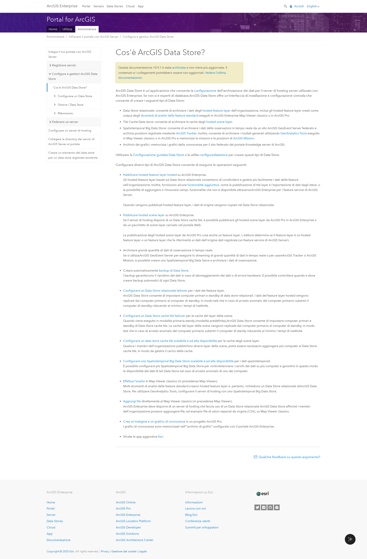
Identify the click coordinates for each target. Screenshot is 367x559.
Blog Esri (191, 515)
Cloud (130, 6)
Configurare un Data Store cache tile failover (154, 316)
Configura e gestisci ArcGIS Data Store (148, 36)
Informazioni (194, 502)
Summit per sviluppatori (201, 527)
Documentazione (58, 540)
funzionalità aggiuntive (203, 185)
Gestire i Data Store (71, 104)
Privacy (105, 551)
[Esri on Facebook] (264, 507)
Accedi (299, 6)
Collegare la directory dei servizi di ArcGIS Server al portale (71, 141)
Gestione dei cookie (123, 551)
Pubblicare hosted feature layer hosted (150, 175)
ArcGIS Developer (128, 527)
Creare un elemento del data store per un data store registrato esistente (73, 155)
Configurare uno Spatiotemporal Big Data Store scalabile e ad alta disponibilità (178, 361)
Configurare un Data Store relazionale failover (155, 290)
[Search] (286, 6)
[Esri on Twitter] (257, 507)
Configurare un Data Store (75, 96)
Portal (86, 6)
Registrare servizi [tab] (64, 65)
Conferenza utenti (197, 521)
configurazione (205, 90)
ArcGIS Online (126, 502)
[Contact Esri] (277, 507)
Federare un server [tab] (65, 122)
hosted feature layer (217, 110)
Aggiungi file (132, 401)
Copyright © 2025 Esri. (61, 551)
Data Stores (115, 6)
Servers (98, 6)
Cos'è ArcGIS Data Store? (70, 87)
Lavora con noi (195, 508)
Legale (143, 551)
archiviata (179, 67)
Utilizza (67, 29)
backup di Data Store (173, 270)
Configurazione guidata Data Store (158, 155)
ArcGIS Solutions (127, 533)
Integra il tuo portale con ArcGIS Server (69, 54)
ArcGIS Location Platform (133, 521)
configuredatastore (213, 155)
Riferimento (65, 113)
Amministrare (87, 29)
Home (53, 29)
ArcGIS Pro (123, 508)
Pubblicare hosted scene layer (144, 215)
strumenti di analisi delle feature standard (169, 115)
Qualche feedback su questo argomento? (289, 457)
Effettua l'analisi (134, 381)
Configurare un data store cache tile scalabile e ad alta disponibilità (170, 341)
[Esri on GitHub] (270, 507)
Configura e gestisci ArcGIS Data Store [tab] (72, 76)
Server (51, 515)
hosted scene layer (219, 122)
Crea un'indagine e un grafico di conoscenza (154, 421)
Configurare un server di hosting (69, 130)
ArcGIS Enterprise (62, 6)
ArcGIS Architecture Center (134, 540)
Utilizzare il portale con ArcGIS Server (93, 36)
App (141, 6)
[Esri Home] (262, 494)
